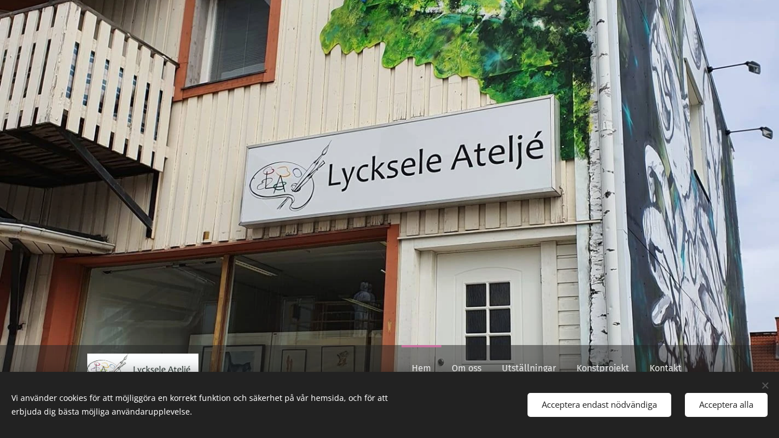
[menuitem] (421, 368)
